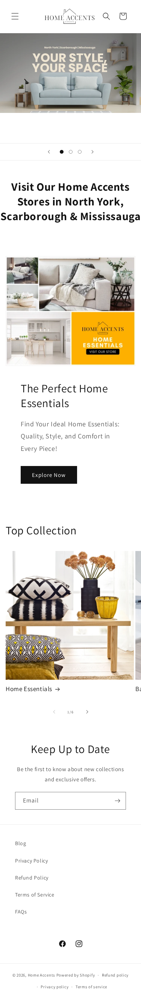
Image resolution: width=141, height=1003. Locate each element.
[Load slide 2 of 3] (70, 151)
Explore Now (49, 474)
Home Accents (41, 975)
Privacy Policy (31, 860)
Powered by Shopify (75, 975)
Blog (20, 843)
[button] (15, 16)
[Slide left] (54, 712)
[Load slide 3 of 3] (79, 151)
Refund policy (115, 975)
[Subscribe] (117, 801)
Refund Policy (32, 877)
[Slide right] (87, 712)
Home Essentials (29, 689)
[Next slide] (92, 152)
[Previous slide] (49, 152)
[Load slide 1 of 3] (61, 151)
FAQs (21, 911)
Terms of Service (35, 894)
